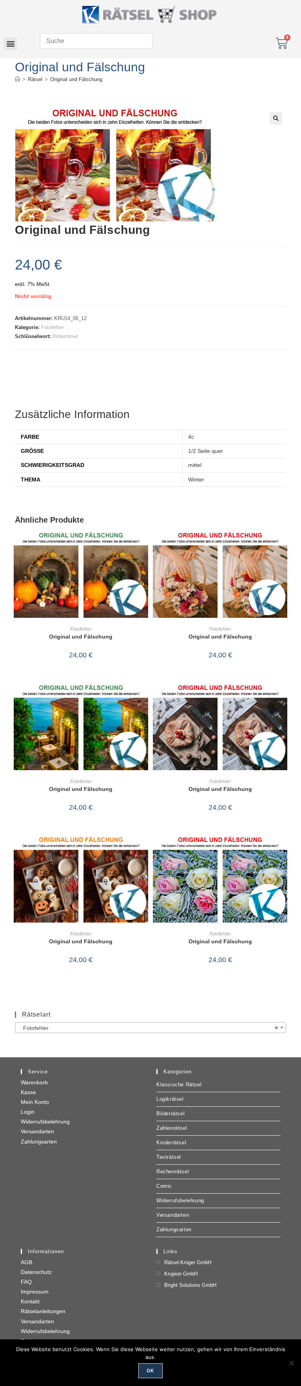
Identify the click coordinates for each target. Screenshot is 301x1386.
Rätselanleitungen (43, 1311)
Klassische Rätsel (178, 1084)
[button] (10, 43)
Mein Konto (35, 1102)
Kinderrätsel (171, 1142)
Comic (164, 1186)
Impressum (35, 1291)
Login (27, 1112)
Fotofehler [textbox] (147, 1028)
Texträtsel (168, 1157)
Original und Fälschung (76, 79)
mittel (194, 465)
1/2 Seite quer (205, 451)
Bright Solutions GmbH (190, 1285)
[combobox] (150, 1027)
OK (150, 1370)
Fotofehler (52, 327)
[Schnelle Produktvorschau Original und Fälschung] (144, 545)
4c (191, 437)
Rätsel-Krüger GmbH (187, 1262)
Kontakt (30, 1301)
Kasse (28, 1092)
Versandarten (37, 1131)
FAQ (26, 1282)
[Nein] (291, 1363)
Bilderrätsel (65, 336)
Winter (196, 479)
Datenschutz (36, 1272)
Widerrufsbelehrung (45, 1121)
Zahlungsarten (39, 1141)
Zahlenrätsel (171, 1128)
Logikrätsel (170, 1099)
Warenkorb (34, 1082)
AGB (26, 1262)
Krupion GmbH (181, 1274)
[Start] (17, 79)
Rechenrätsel (172, 1171)
